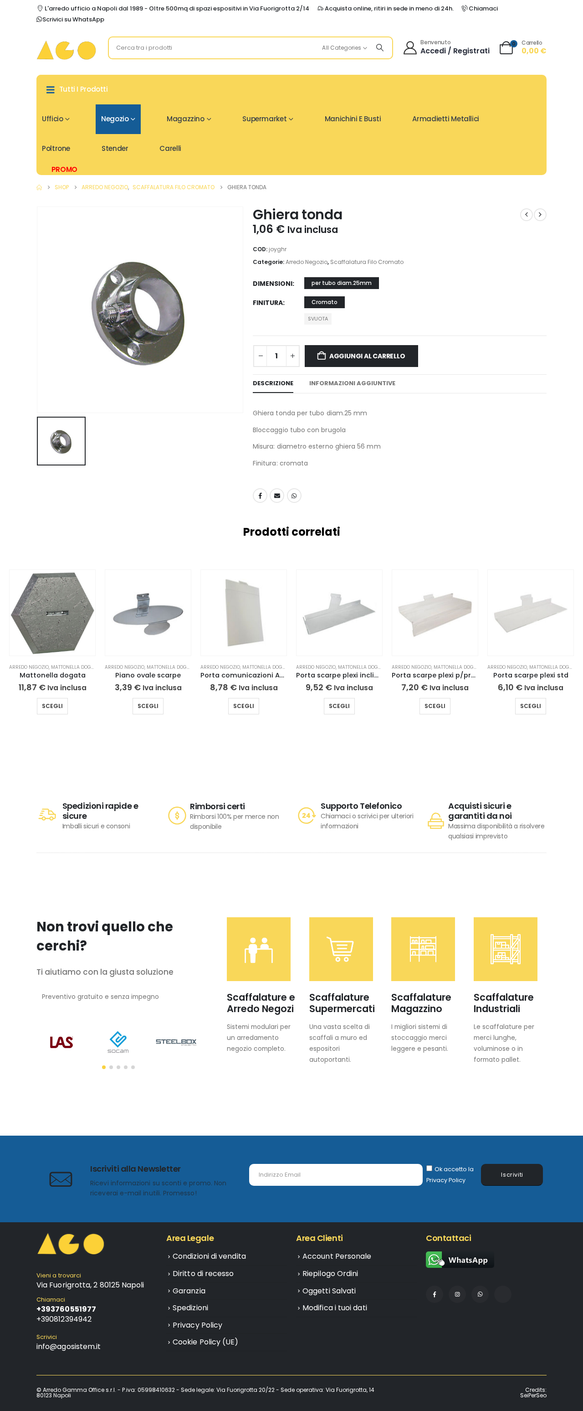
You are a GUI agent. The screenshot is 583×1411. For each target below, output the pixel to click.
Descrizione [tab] (273, 383)
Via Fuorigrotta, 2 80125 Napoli (90, 1285)
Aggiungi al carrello (367, 356)
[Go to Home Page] (39, 187)
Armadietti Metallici (445, 119)
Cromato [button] (325, 302)
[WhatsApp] (480, 1294)
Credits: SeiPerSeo (533, 1392)
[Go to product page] (52, 613)
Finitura (268, 302)
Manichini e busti (353, 119)
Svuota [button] (318, 318)
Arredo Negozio (306, 262)
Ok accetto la (450, 1174)
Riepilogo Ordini (330, 1273)
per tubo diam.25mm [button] (342, 283)
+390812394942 (64, 1319)
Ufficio (52, 119)
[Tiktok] (502, 1294)
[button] (11, 652)
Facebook (260, 495)
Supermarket (264, 119)
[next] (540, 214)
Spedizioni (190, 1307)
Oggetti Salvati (329, 1291)
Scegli (52, 706)
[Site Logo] (66, 50)
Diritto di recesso (203, 1273)
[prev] (526, 214)
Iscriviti (512, 1174)
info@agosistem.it (68, 1346)
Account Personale (336, 1256)
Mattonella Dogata (75, 667)
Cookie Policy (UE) (205, 1342)
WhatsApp (294, 495)
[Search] (380, 47)
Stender (115, 148)
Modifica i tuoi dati (334, 1307)
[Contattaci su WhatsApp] (460, 1259)
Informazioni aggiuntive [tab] (352, 383)
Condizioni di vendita (209, 1256)
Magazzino (186, 119)
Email (277, 495)
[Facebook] (434, 1294)
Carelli (170, 148)
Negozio (114, 119)
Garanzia (189, 1291)
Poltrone (56, 148)
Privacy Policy (445, 1180)
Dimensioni (272, 283)
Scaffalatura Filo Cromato (367, 262)
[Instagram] (457, 1294)
